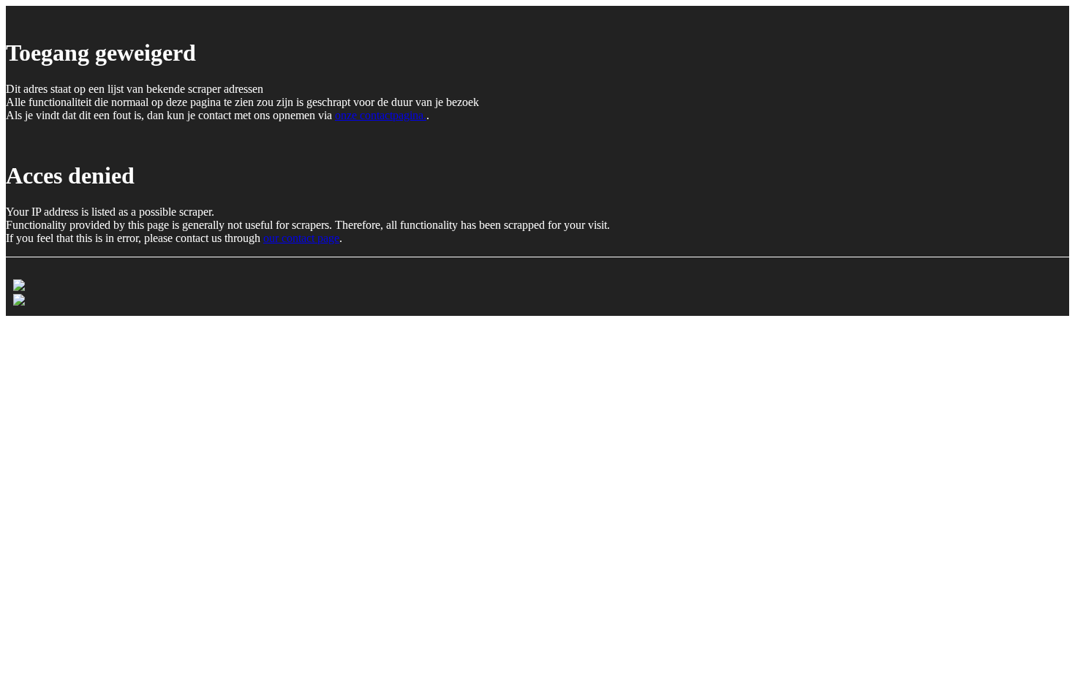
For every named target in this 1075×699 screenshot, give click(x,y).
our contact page (301, 238)
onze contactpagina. (380, 115)
